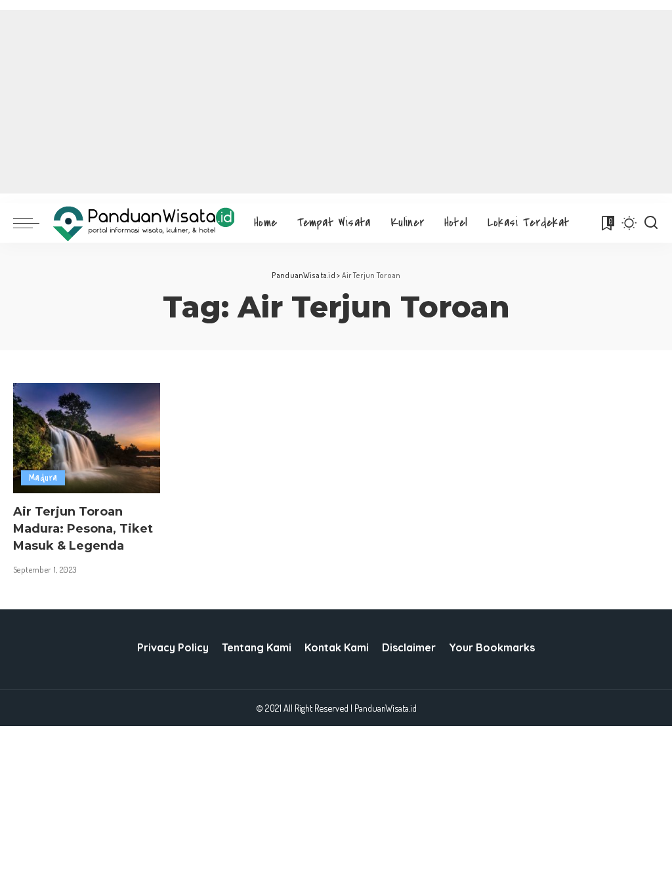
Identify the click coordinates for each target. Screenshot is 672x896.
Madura (43, 478)
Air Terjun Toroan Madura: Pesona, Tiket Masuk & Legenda (83, 528)
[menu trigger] (32, 223)
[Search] (651, 223)
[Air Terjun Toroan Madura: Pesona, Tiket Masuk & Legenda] (86, 438)
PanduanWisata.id (385, 708)
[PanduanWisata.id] (143, 223)
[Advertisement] (336, 101)
